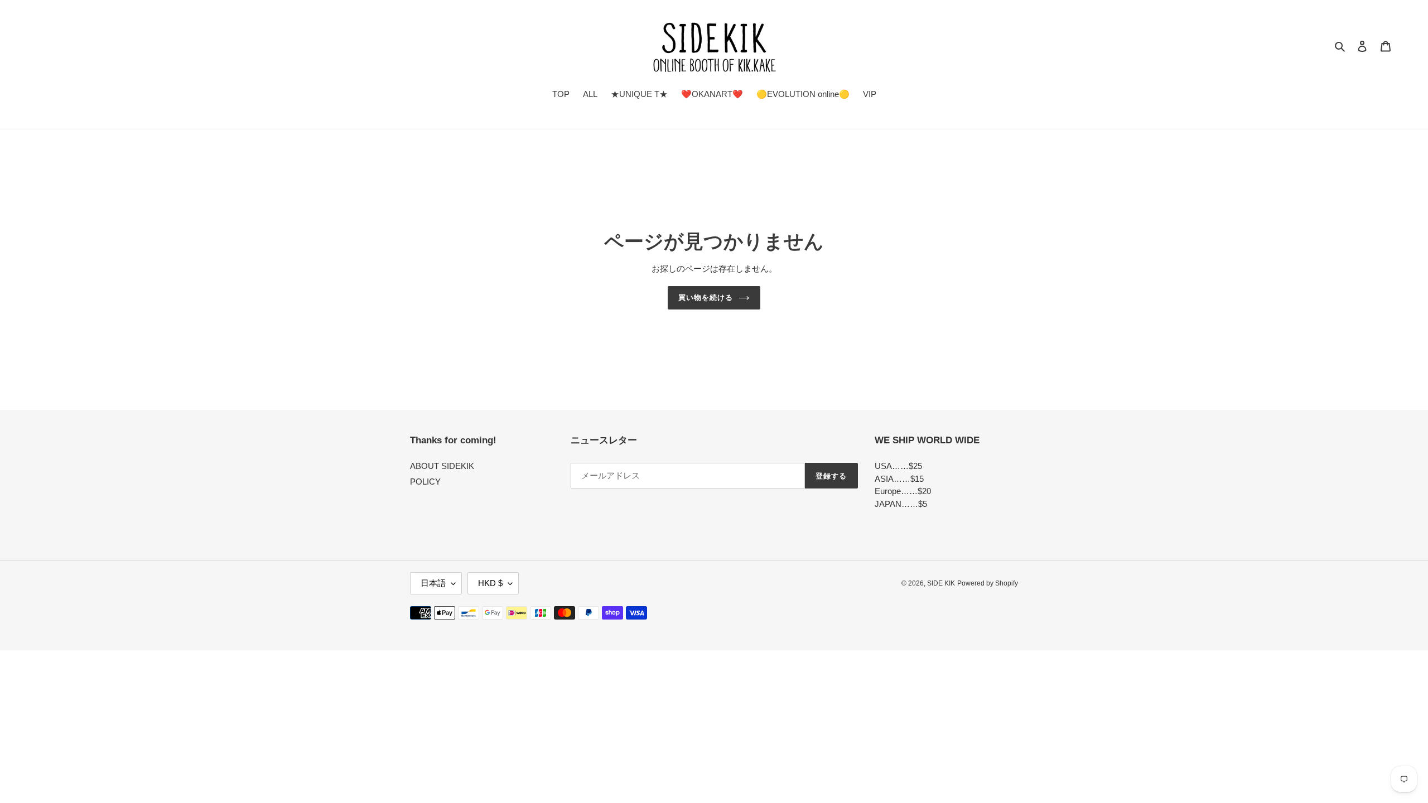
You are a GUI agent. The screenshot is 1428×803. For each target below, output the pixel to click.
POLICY (425, 481)
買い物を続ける (705, 297)
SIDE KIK (941, 583)
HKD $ (490, 583)
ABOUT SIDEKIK (442, 466)
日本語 (433, 583)
